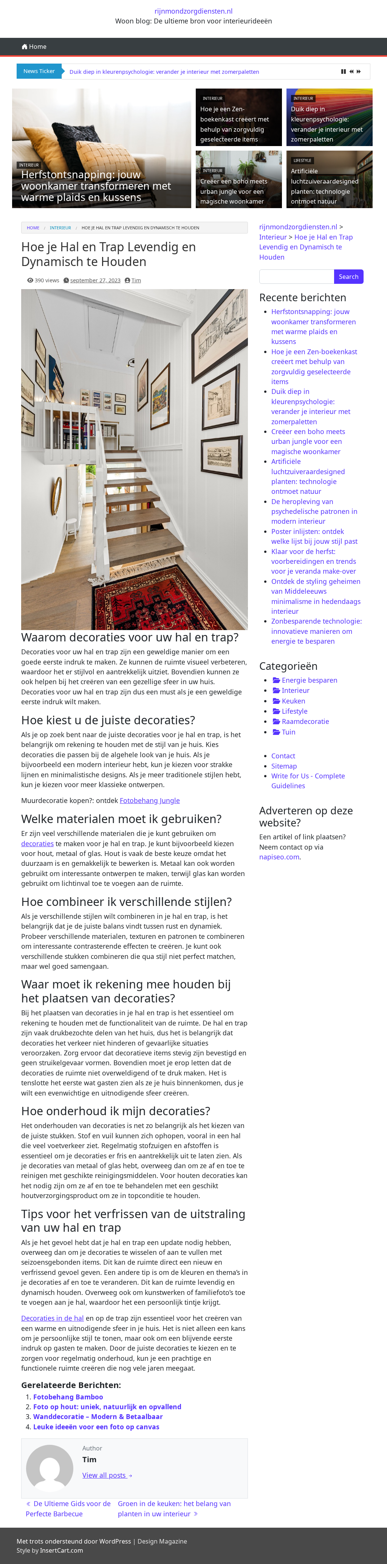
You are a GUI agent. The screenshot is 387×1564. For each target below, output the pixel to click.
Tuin (289, 731)
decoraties (37, 843)
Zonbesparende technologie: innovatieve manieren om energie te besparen (316, 631)
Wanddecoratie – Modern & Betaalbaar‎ (98, 1416)
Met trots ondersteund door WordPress (74, 1541)
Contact (283, 755)
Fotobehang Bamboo (68, 1396)
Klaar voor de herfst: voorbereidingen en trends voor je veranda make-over (313, 561)
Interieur (29, 165)
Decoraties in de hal (52, 1318)
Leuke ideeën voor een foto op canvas (96, 1426)
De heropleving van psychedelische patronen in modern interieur (314, 511)
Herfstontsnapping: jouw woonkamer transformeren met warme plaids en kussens (96, 185)
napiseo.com (279, 856)
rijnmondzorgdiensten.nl (194, 11)
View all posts (104, 1475)
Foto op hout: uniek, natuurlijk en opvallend (107, 1406)
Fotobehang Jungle (150, 800)
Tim (136, 280)
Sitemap (284, 765)
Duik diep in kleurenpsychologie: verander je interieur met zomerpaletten (164, 71)
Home (37, 46)
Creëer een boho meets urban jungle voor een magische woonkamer (234, 191)
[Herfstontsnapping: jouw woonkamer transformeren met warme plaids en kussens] (101, 147)
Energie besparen (309, 680)
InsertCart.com (61, 1550)
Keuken (293, 700)
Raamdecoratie (305, 721)
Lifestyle (302, 160)
